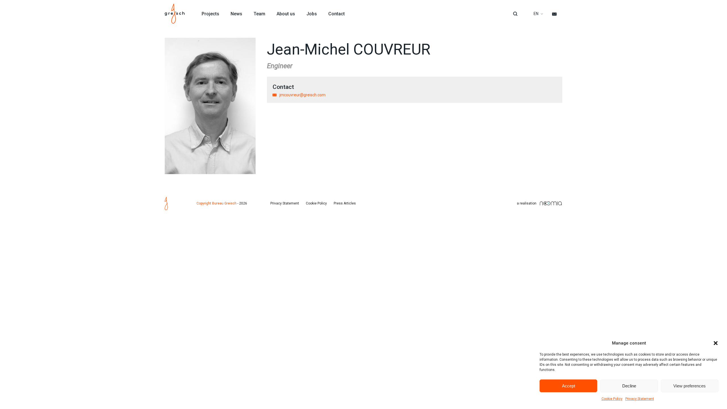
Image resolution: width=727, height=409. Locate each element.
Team (259, 13)
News (236, 13)
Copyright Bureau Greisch (217, 203)
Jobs (311, 13)
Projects (210, 13)
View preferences (689, 385)
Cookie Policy (611, 399)
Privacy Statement (639, 399)
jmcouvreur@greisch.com (302, 95)
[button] (715, 343)
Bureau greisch (175, 14)
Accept (568, 385)
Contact (336, 13)
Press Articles (345, 203)
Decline (629, 385)
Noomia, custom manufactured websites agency (550, 203)
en (536, 13)
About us (286, 13)
